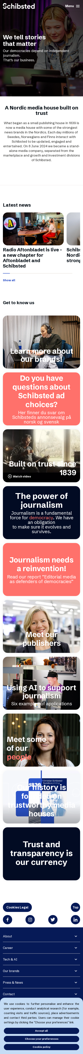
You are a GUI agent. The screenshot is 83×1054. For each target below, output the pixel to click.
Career (8, 948)
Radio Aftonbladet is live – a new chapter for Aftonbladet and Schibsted (32, 258)
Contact (9, 994)
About (7, 936)
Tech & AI (10, 959)
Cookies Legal (17, 907)
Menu (72, 6)
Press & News (13, 982)
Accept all (41, 1030)
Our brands (11, 971)
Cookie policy (42, 1046)
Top (75, 907)
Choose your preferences (41, 1038)
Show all (9, 280)
